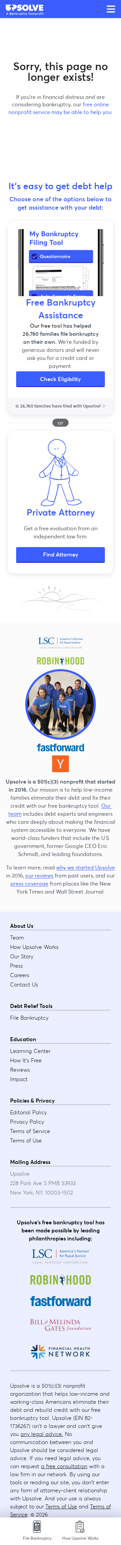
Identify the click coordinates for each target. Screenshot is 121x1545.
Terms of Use (26, 1140)
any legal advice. (42, 1434)
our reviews (39, 875)
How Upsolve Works (34, 947)
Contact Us (24, 984)
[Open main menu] (111, 9)
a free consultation (64, 1466)
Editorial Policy (28, 1112)
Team (17, 937)
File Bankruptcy (29, 1017)
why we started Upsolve (85, 867)
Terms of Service (30, 1131)
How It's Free (26, 1060)
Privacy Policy (27, 1121)
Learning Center (30, 1051)
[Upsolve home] (25, 7)
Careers (19, 975)
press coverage (29, 883)
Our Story (21, 956)
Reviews (20, 1069)
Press (16, 965)
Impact (19, 1079)
